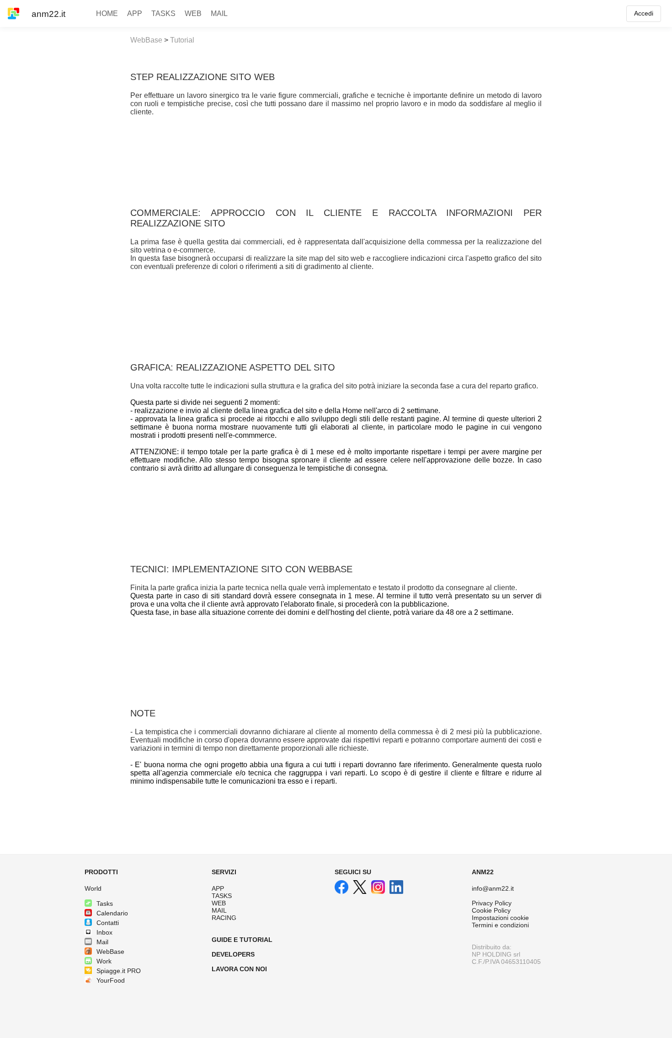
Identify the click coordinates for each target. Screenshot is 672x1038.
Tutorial (182, 40)
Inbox (104, 932)
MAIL (219, 910)
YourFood (110, 980)
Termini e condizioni (500, 925)
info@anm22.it (493, 888)
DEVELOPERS (233, 954)
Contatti (107, 922)
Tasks (104, 903)
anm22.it (48, 14)
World (93, 888)
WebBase (146, 40)
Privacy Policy (492, 903)
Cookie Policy (491, 910)
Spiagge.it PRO (118, 970)
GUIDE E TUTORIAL (242, 939)
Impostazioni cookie (500, 917)
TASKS (222, 895)
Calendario (112, 913)
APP (218, 888)
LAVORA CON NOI (239, 969)
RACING (224, 917)
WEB (219, 903)
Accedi (643, 13)
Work (104, 961)
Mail (102, 942)
